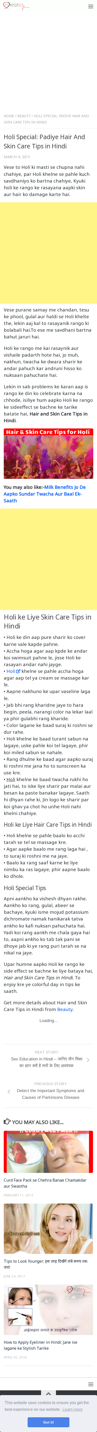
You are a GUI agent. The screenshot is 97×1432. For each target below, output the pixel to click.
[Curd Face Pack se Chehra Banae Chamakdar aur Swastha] (48, 1152)
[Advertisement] (48, 64)
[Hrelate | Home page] (20, 6)
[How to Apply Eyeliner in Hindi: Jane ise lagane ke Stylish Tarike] (48, 1310)
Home (9, 115)
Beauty (24, 115)
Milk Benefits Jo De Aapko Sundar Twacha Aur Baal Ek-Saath (45, 494)
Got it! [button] (48, 1422)
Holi (10, 671)
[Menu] (91, 6)
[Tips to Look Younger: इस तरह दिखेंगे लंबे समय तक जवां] (48, 1229)
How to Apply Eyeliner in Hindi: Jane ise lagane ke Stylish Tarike (40, 1345)
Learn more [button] (72, 1409)
